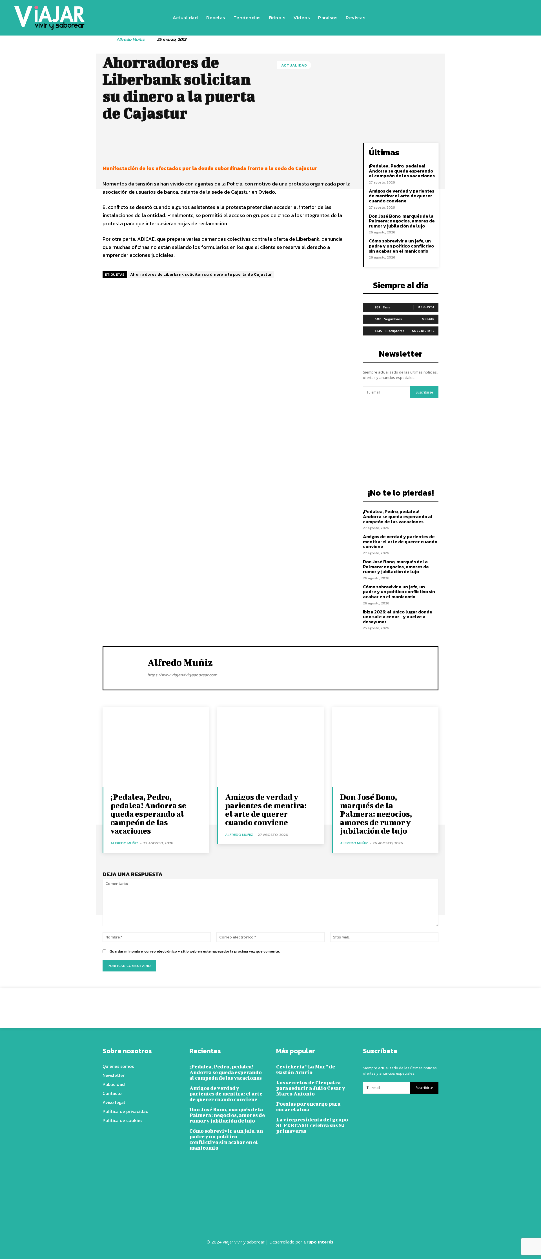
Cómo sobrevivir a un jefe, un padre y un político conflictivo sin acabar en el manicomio (401, 245)
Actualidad (294, 65)
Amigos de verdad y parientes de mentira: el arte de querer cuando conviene (401, 195)
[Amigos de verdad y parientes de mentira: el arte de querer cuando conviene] (270, 747)
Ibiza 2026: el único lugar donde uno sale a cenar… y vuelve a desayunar (397, 616)
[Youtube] (492, 18)
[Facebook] (441, 18)
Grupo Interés (318, 1242)
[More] (295, 148)
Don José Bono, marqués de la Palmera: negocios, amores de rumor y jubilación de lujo (402, 221)
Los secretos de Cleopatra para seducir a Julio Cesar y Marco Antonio (310, 1088)
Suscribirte (423, 330)
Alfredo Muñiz (130, 39)
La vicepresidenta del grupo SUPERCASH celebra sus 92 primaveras (312, 1125)
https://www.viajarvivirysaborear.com (182, 675)
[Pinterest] (337, 1004)
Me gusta (426, 307)
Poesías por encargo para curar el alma (308, 1106)
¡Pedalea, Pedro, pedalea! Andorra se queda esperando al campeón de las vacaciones (402, 170)
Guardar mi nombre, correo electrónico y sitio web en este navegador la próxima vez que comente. (195, 951)
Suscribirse (424, 392)
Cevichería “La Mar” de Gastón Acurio (305, 1069)
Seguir (428, 319)
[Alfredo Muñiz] (109, 39)
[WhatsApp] (350, 1004)
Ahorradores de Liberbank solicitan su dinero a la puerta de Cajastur (201, 274)
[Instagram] (458, 18)
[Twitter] (475, 18)
